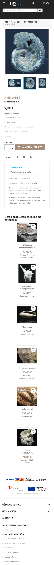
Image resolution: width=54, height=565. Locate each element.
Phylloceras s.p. (27, 409)
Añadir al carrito (29, 147)
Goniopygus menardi (27, 368)
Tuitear (24, 157)
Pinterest (30, 157)
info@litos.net (7, 530)
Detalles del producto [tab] (21, 172)
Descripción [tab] (16, 167)
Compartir (17, 157)
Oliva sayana (27, 327)
